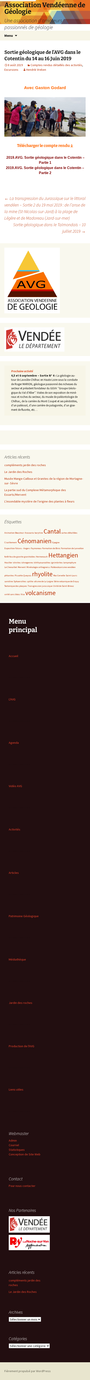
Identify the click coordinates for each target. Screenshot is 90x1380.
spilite (30, 581)
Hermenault (42, 556)
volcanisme (40, 593)
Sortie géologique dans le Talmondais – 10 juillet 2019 (49, 228)
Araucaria (29, 532)
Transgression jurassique (40, 586)
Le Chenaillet (10, 567)
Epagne (55, 542)
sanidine (8, 581)
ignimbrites (57, 562)
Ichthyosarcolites (42, 562)
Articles (14, 873)
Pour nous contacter (22, 1186)
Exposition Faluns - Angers (17, 548)
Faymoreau (36, 548)
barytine (39, 532)
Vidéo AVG (15, 786)
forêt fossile (10, 556)
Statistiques (17, 1150)
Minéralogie (32, 567)
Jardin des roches (20, 1003)
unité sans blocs (12, 594)
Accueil (13, 656)
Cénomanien (34, 541)
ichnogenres (27, 562)
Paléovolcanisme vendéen (63, 567)
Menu (8, 35)
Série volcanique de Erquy (66, 581)
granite (19, 556)
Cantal (52, 531)
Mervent (22, 567)
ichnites (17, 562)
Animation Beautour (14, 532)
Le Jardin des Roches (18, 472)
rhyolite (42, 574)
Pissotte (19, 575)
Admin (13, 1140)
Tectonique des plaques (15, 586)
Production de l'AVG (21, 1046)
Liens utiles (16, 1089)
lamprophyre (69, 562)
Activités (14, 829)
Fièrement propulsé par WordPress (27, 1371)
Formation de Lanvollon (72, 548)
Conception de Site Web (24, 1154)
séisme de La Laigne (43, 581)
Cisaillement (10, 542)
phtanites (9, 575)
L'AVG (12, 699)
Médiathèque (17, 959)
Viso (23, 594)
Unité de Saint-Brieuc (63, 586)
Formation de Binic (51, 548)
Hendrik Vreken (36, 70)
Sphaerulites (20, 581)
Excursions (11, 70)
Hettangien (63, 555)
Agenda (14, 743)
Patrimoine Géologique (24, 916)
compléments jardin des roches (25, 465)
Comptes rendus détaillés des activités (56, 65)
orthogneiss (44, 567)
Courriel (14, 1145)
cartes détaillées (69, 532)
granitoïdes (29, 556)
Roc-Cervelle (59, 575)
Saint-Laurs (71, 575)
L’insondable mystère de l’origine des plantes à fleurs (39, 501)
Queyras (27, 575)
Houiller (8, 562)
